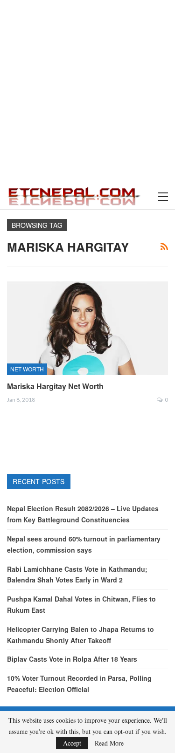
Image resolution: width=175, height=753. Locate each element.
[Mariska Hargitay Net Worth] (87, 328)
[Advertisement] (87, 92)
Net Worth (27, 369)
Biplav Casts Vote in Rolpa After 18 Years (72, 659)
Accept (72, 743)
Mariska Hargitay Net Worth (55, 386)
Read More (109, 743)
